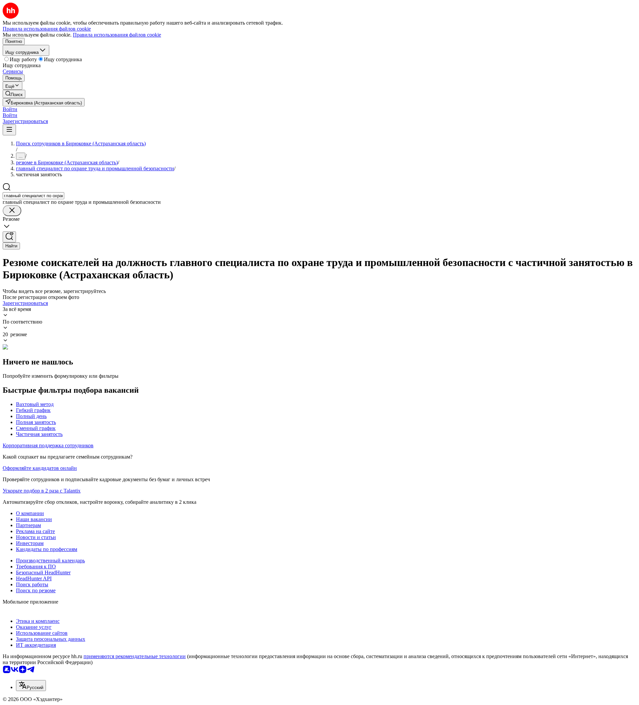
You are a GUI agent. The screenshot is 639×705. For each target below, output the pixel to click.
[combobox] (33, 195)
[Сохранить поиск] (9, 236)
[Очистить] (12, 210)
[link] (14, 94)
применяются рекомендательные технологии (135, 656)
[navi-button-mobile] (9, 129)
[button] (10, 109)
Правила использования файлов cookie (117, 35)
